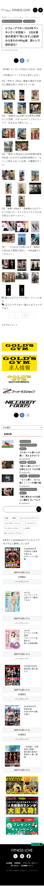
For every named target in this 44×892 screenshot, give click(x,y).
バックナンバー (22, 581)
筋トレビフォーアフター (17, 297)
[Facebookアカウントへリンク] (29, 857)
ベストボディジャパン (13, 523)
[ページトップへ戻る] (37, 845)
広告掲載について (27, 865)
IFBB (6, 518)
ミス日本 (26, 528)
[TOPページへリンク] (15, 10)
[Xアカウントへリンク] (15, 857)
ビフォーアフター (14, 304)
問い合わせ (15, 865)
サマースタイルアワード (29, 518)
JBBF (14, 518)
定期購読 (22, 577)
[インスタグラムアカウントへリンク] (22, 857)
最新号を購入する (22, 572)
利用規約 (18, 863)
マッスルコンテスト (12, 528)
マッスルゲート (30, 523)
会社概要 (9, 863)
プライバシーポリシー (30, 863)
